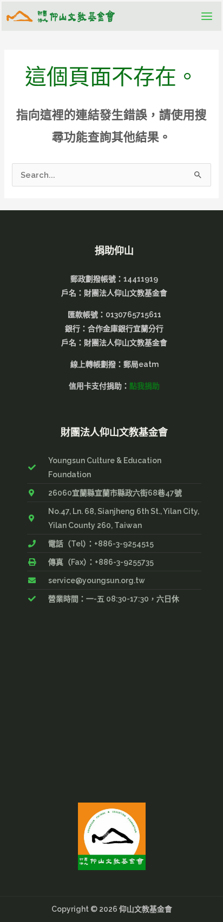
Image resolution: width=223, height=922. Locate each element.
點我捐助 (144, 386)
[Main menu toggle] (207, 16)
